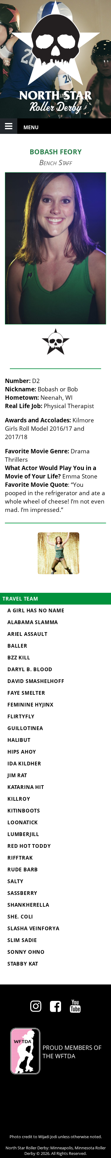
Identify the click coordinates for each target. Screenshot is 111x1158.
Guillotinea (25, 728)
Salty (15, 881)
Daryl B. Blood (29, 669)
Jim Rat (17, 775)
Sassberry (22, 893)
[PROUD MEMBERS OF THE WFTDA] (55, 1072)
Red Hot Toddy (29, 846)
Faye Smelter (26, 692)
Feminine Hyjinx (30, 704)
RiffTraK (20, 857)
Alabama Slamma (32, 622)
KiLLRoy (18, 798)
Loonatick (22, 822)
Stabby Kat (22, 963)
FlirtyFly (21, 716)
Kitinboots (23, 810)
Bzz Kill (18, 657)
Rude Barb (22, 869)
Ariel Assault (27, 634)
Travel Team (20, 598)
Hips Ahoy (21, 751)
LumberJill (23, 834)
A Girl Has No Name (35, 610)
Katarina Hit (25, 787)
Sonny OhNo (26, 952)
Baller (17, 645)
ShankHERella (28, 904)
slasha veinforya (33, 928)
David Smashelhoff (35, 681)
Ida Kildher (24, 763)
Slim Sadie (22, 940)
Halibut (19, 740)
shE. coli (20, 916)
